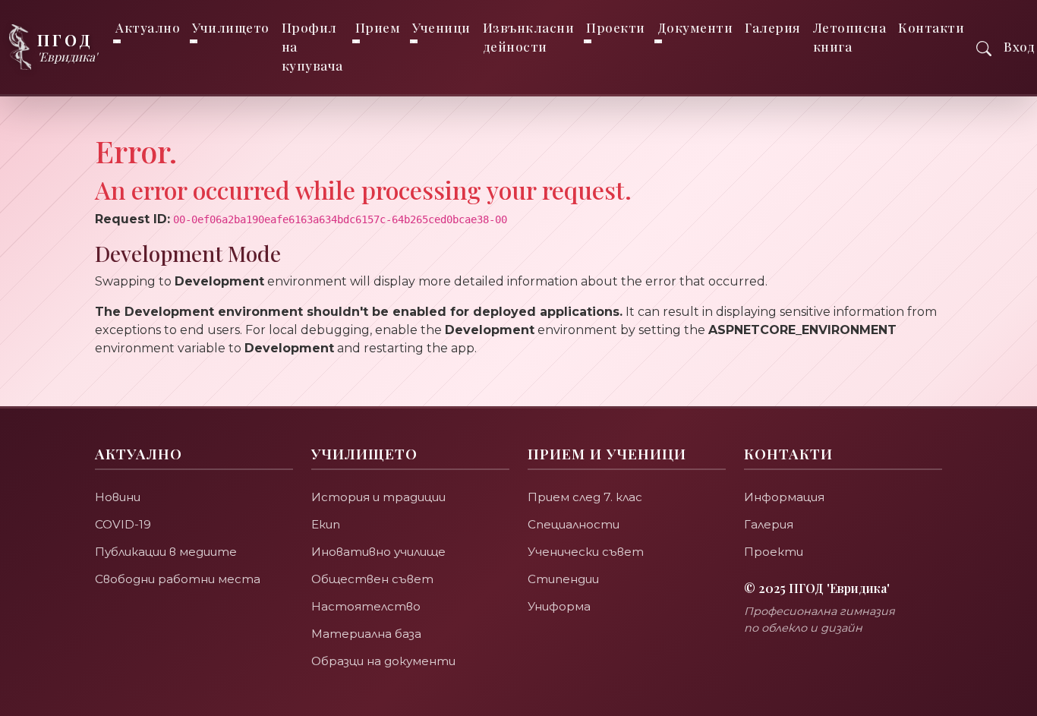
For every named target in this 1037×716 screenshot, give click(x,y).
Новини (117, 497)
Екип (325, 524)
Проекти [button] (615, 27)
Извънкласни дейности (529, 37)
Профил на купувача (312, 46)
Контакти (931, 27)
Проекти (773, 551)
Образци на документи (383, 661)
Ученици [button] (441, 27)
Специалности (573, 524)
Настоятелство (366, 606)
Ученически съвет (586, 551)
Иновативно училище (378, 551)
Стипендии (563, 579)
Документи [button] (695, 27)
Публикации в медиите (166, 551)
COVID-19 (123, 524)
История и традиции (378, 497)
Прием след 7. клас (585, 497)
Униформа (559, 606)
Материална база (366, 633)
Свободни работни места (177, 579)
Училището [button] (230, 27)
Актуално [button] (147, 27)
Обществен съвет (372, 579)
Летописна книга (850, 37)
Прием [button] (378, 27)
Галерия (773, 27)
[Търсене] (984, 46)
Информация (784, 497)
